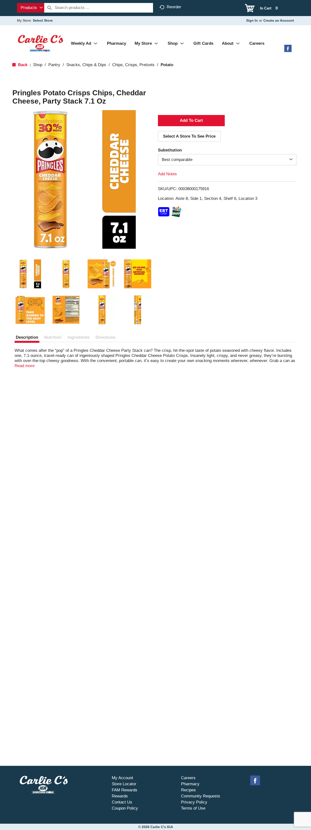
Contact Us (122, 802)
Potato (167, 64)
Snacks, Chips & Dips (86, 64)
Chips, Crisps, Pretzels (133, 64)
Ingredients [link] (78, 337)
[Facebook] (288, 50)
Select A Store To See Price (189, 136)
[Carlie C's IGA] (40, 43)
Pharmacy (190, 784)
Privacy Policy (194, 802)
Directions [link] (105, 337)
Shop (37, 64)
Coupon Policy (125, 808)
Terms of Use (193, 808)
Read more (25, 365)
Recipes (188, 790)
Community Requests (200, 796)
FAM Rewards (124, 790)
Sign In (252, 20)
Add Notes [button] (167, 174)
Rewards (120, 796)
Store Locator (124, 784)
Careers (188, 778)
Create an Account (278, 20)
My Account (122, 778)
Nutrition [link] (52, 337)
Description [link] (27, 337)
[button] (30, 274)
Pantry (54, 64)
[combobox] (30, 8)
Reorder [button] (174, 7)
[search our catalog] (49, 8)
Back (22, 64)
